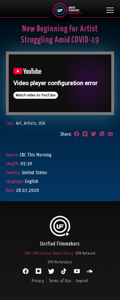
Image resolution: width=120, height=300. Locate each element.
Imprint (82, 281)
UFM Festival (42, 253)
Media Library (63, 253)
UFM (28, 253)
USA (42, 123)
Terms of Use (60, 281)
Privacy (38, 281)
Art (19, 123)
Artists (30, 123)
